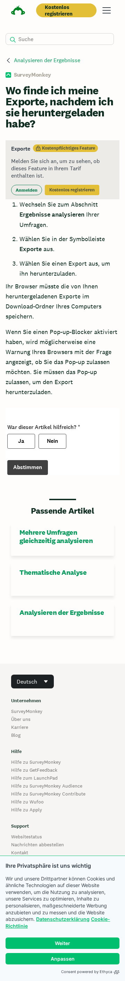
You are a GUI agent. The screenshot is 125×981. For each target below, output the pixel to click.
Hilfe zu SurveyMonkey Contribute (48, 794)
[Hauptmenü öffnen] (106, 10)
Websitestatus (26, 837)
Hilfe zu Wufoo (27, 802)
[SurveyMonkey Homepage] (18, 11)
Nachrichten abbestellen (37, 844)
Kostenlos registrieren (59, 10)
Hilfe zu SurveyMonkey (36, 762)
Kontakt (19, 852)
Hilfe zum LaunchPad (34, 778)
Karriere (19, 727)
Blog (15, 735)
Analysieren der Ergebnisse (47, 60)
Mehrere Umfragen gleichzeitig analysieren (56, 536)
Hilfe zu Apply (26, 810)
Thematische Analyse (52, 572)
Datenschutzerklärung (63, 919)
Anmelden (27, 190)
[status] (62, 169)
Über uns (21, 719)
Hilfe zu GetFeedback (34, 770)
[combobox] (32, 681)
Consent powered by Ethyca (86, 971)
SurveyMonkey (26, 711)
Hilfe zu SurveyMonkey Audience (46, 786)
